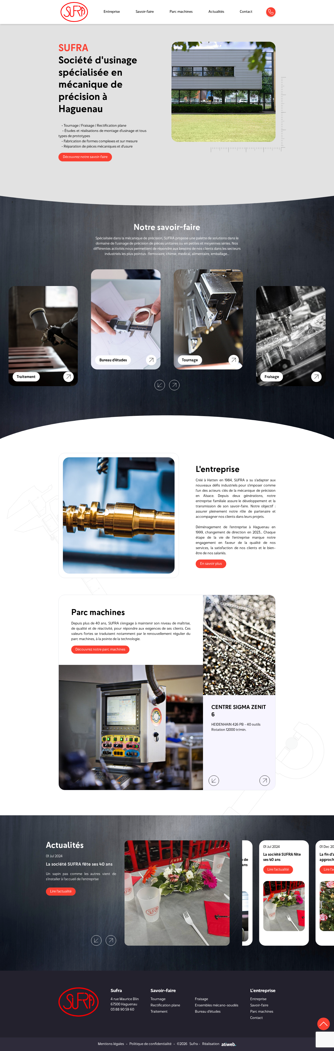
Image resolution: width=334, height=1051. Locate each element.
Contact (246, 12)
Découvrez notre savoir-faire (85, 157)
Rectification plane (165, 1005)
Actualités (216, 12)
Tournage (158, 999)
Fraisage (201, 999)
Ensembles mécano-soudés (216, 1005)
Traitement (159, 1012)
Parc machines (181, 12)
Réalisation (210, 1044)
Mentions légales (111, 1044)
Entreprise (112, 12)
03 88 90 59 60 (122, 1010)
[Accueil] (74, 12)
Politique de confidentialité (150, 1044)
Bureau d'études (207, 1012)
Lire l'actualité (60, 892)
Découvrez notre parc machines (100, 650)
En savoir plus (211, 564)
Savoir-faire (145, 12)
